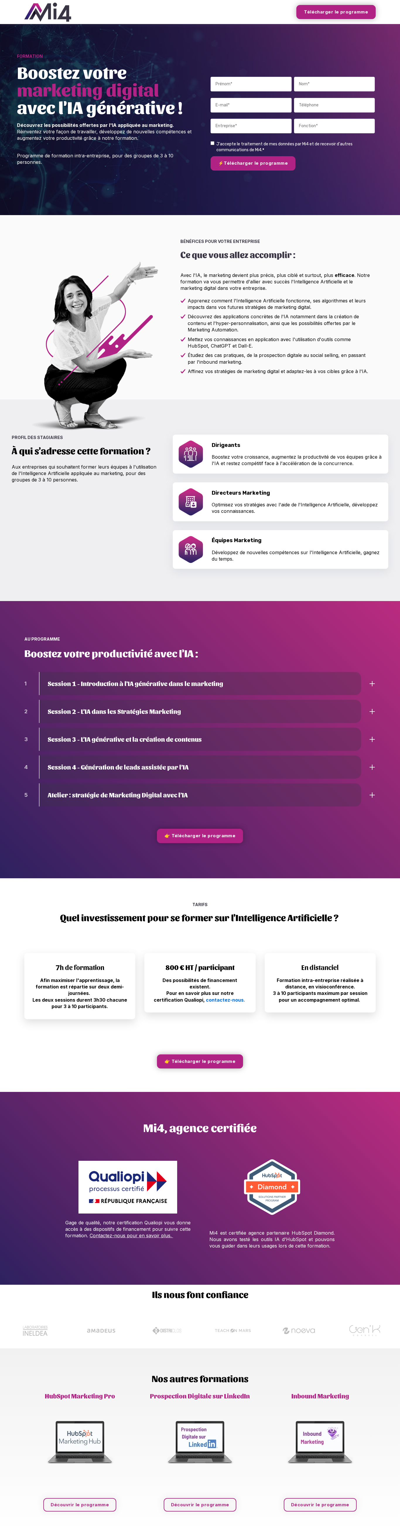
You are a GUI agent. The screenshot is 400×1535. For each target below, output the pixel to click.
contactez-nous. (225, 1000)
